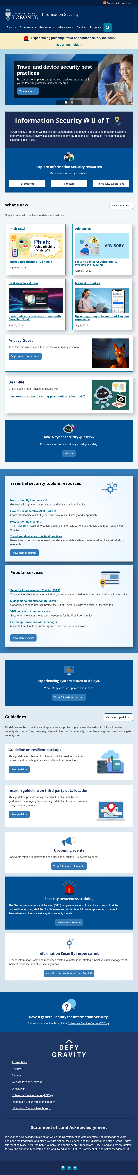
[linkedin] (69, 1168)
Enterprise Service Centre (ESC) (87, 1023)
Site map (17, 1075)
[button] (107, 27)
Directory (17, 1088)
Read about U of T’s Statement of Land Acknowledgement (91, 1149)
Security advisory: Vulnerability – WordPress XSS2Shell (97, 263)
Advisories (83, 229)
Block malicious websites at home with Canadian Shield (35, 317)
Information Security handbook (30, 1108)
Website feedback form (25, 1082)
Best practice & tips (23, 283)
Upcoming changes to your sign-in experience (102, 317)
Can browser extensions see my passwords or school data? (47, 396)
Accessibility (19, 1062)
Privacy (16, 1068)
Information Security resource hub (32, 1101)
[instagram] (63, 1168)
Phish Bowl (17, 229)
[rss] (75, 1168)
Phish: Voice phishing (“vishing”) (30, 262)
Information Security (60, 14)
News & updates (87, 283)
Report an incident (69, 44)
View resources (28, 91)
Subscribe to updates (118, 3)
